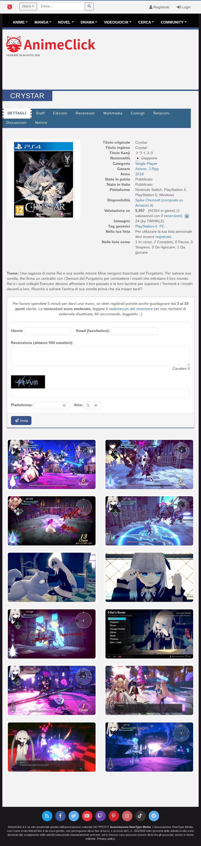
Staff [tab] (40, 113)
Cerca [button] (144, 22)
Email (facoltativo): (93, 331)
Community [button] (172, 22)
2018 (139, 174)
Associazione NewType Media (130, 827)
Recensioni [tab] (85, 113)
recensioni (172, 216)
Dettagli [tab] (17, 113)
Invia (23, 420)
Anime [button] (19, 22)
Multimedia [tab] (112, 113)
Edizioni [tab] (60, 113)
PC (161, 226)
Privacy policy (106, 838)
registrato (163, 237)
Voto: (78, 405)
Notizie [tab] (41, 123)
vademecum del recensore (131, 309)
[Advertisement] (100, 74)
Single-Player (146, 163)
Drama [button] (87, 22)
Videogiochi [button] (116, 22)
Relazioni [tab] (161, 113)
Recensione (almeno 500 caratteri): (42, 343)
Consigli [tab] (138, 113)
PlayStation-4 (146, 226)
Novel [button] (64, 22)
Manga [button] (41, 22)
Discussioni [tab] (16, 123)
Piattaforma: (22, 405)
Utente (17, 331)
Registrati (160, 7)
